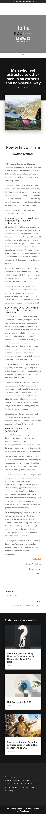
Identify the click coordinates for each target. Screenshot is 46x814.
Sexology (10, 791)
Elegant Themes (24, 808)
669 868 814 (17, 2)
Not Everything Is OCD (19, 702)
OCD (25, 787)
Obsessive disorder (14, 787)
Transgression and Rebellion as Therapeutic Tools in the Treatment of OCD (22, 745)
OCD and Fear (12, 595)
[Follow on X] (21, 38)
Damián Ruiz (36, 559)
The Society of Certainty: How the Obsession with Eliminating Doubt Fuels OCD (20, 657)
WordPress (24, 811)
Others (25, 87)
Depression (18, 780)
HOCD (20, 87)
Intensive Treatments (15, 784)
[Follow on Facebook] (17, 38)
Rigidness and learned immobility (26, 605)
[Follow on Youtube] (28, 38)
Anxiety (9, 780)
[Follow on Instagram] (24, 38)
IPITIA (27, 784)
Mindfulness (35, 784)
